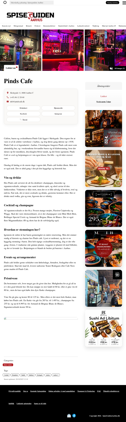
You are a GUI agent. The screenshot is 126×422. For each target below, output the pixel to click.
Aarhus (48, 375)
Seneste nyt (6, 26)
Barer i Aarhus (8, 365)
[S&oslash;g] (5, 2)
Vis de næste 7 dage (103, 101)
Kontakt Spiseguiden (38, 391)
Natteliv (23, 375)
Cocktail (6, 375)
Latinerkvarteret (83, 26)
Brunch (29, 26)
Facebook (23, 114)
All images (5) (119, 68)
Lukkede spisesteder (24, 403)
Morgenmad (18, 26)
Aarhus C (55, 375)
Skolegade (39, 375)
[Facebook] (74, 415)
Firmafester (15, 375)
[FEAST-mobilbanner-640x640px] (103, 248)
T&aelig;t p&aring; (112, 3)
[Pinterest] (84, 415)
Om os (25, 391)
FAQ (99, 391)
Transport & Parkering (86, 391)
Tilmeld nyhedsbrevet (111, 391)
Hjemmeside (58, 108)
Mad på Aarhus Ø (109, 26)
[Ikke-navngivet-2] (103, 288)
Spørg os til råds (40, 403)
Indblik (11, 403)
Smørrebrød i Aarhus (66, 26)
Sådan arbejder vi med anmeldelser (61, 391)
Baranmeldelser (49, 26)
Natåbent (31, 375)
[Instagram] (79, 415)
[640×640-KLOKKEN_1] (103, 168)
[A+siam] (103, 328)
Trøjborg (95, 26)
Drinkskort (23, 108)
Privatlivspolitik (15, 391)
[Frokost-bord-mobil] (103, 208)
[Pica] (103, 128)
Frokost (37, 26)
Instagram (58, 114)
